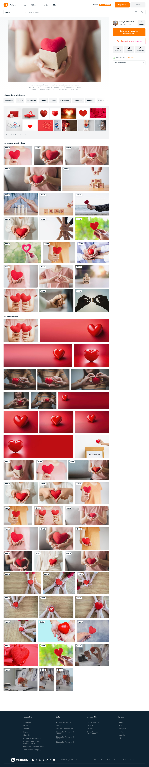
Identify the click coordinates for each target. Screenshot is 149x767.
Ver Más (100, 126)
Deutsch (121, 732)
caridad (101, 100)
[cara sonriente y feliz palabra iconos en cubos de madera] (92, 276)
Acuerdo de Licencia (63, 722)
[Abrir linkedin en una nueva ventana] (40, 760)
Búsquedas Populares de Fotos (65, 738)
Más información (120, 63)
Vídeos (33, 5)
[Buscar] (136, 12)
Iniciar (138, 5)
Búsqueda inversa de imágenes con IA (31, 742)
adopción (9, 100)
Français (121, 735)
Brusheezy (27, 722)
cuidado (90, 100)
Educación (27, 735)
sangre (43, 100)
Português (122, 729)
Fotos (24, 5)
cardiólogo (64, 100)
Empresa (26, 732)
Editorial (45, 5)
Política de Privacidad (114, 760)
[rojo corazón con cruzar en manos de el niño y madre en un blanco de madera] (56, 607)
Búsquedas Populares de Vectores (65, 733)
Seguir (141, 24)
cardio (53, 100)
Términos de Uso (99, 760)
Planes (95, 5)
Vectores (13, 5)
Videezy (26, 729)
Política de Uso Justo (130, 760)
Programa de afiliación (64, 729)
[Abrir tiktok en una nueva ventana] (47, 760)
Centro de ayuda (93, 722)
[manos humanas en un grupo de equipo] (56, 228)
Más (54, 5)
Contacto (90, 725)
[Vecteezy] (6, 5)
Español (121, 725)
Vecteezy (26, 725)
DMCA (58, 725)
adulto (20, 100)
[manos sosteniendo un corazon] (56, 631)
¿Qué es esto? (130, 58)
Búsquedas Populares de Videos (65, 743)
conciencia (31, 100)
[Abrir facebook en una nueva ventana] (33, 760)
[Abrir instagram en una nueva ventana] (36, 760)
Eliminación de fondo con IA (33, 746)
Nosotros (90, 729)
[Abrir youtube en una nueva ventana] (54, 760)
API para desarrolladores (32, 738)
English (121, 722)
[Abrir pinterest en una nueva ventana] (43, 760)
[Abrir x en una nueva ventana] (51, 760)
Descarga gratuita (129, 32)
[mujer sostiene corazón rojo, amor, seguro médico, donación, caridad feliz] (32, 179)
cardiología (78, 100)
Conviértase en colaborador (92, 733)
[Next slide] (105, 100)
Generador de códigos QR (32, 750)
